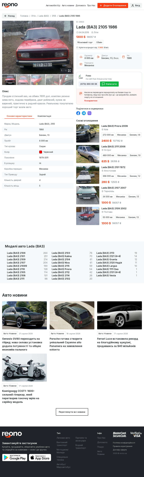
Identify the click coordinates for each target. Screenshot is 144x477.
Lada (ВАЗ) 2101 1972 (113, 167)
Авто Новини (10, 333)
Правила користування (122, 446)
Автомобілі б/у (53, 5)
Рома (88, 75)
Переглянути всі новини (72, 412)
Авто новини (68, 5)
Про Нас (91, 5)
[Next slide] (69, 47)
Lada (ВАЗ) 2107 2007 (114, 187)
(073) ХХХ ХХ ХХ (88, 84)
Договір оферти (120, 450)
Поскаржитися (90, 101)
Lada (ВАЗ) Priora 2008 (115, 126)
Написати (111, 84)
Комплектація (44, 116)
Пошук (100, 447)
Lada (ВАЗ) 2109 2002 (114, 208)
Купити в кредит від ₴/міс (94, 47)
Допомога (81, 5)
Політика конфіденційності (124, 443)
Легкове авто (63, 438)
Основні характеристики (19, 116)
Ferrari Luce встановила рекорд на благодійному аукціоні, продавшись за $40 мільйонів (117, 342)
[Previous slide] (6, 47)
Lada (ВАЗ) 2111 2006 (113, 146)
